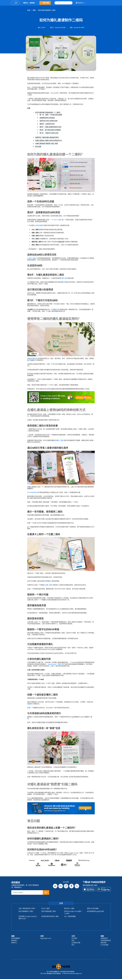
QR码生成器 (39, 225)
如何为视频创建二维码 (48, 911)
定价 (73, 945)
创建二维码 (46, 3)
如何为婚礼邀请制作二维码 (46, 10)
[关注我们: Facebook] (71, 886)
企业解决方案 (76, 943)
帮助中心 (14, 943)
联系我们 (14, 940)
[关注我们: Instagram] (66, 886)
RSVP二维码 (58, 220)
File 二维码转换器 (70, 916)
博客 (34, 10)
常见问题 (38, 147)
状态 (73, 940)
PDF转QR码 (32, 492)
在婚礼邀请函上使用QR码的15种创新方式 (48, 140)
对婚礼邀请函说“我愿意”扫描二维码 (46, 143)
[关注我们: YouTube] (60, 886)
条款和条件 (104, 938)
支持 (42, 936)
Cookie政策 (104, 945)
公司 (73, 936)
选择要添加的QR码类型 (47, 118)
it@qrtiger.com (45, 938)
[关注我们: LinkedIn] (55, 886)
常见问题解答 (15, 938)
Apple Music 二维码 (54, 664)
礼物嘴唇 (54, 309)
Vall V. (43, 27)
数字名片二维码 (69, 908)
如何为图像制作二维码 (26, 911)
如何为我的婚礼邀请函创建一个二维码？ (48, 112)
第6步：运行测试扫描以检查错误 (50, 130)
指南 (13, 936)
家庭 (28, 10)
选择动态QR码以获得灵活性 (49, 121)
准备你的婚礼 (31, 358)
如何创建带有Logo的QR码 (95, 911)
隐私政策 (103, 943)
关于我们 (74, 938)
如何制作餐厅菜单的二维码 (50, 916)
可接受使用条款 (106, 940)
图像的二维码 (59, 440)
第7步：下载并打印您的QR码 (49, 133)
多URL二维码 (45, 908)
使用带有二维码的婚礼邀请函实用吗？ (47, 137)
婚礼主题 (64, 278)
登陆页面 (61, 242)
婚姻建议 (30, 704)
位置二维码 (48, 585)
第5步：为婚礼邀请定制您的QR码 (50, 127)
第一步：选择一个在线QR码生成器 (51, 115)
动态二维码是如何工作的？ (27, 908)
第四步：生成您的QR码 (47, 124)
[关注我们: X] (77, 886)
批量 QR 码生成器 (92, 908)
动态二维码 (32, 258)
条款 (102, 936)
